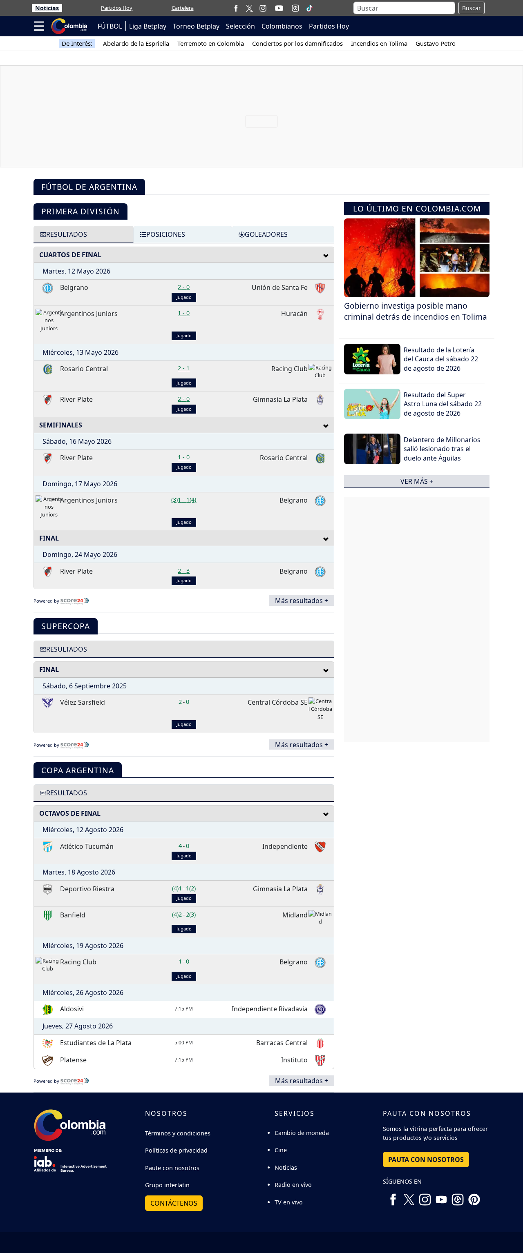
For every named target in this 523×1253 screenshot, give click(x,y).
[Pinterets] (474, 1196)
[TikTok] (309, 8)
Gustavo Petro (436, 43)
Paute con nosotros (172, 1168)
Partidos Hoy (116, 7)
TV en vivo (289, 1202)
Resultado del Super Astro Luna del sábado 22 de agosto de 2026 (443, 404)
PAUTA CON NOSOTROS (426, 1159)
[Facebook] (235, 8)
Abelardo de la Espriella (136, 43)
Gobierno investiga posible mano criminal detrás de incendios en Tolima (415, 311)
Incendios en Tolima (379, 43)
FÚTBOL (110, 26)
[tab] (84, 234)
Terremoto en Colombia (210, 43)
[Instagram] (262, 8)
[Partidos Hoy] (295, 8)
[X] (249, 8)
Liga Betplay (147, 26)
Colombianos (282, 26)
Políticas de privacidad (176, 1150)
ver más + (416, 481)
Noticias (47, 8)
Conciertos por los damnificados (297, 43)
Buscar (471, 8)
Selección (240, 26)
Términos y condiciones (177, 1133)
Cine (281, 1150)
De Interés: (77, 43)
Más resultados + (301, 600)
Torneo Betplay (196, 26)
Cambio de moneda (302, 1133)
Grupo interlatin (167, 1185)
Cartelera (183, 7)
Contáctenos (173, 1203)
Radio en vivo (293, 1184)
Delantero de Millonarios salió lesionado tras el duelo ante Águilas (442, 449)
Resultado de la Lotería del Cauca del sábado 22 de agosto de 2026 (441, 359)
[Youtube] (279, 8)
